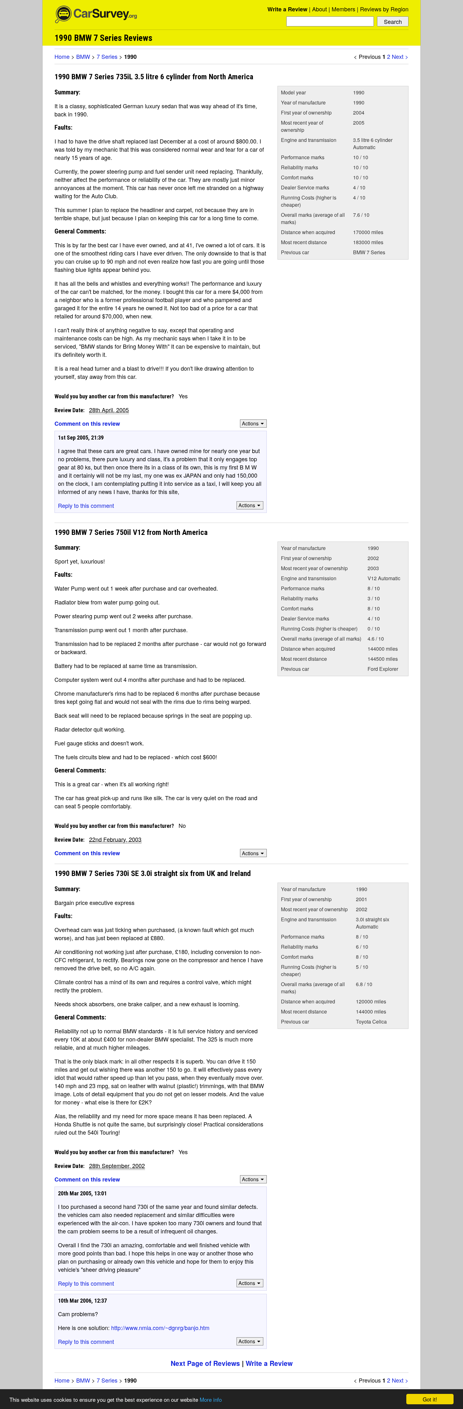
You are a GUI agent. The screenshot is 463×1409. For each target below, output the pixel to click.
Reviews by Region (384, 9)
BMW (83, 56)
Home (62, 56)
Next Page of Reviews (205, 1363)
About (319, 9)
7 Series (107, 56)
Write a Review (287, 9)
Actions (250, 423)
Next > (400, 56)
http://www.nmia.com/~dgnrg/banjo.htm (160, 1327)
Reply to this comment (86, 505)
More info (211, 1399)
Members (343, 9)
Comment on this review (87, 423)
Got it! (430, 1399)
